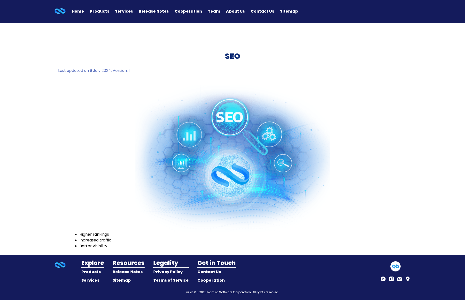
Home (78, 11)
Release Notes (154, 11)
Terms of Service (171, 280)
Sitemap (289, 11)
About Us (235, 11)
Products (99, 11)
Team (214, 11)
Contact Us (262, 11)
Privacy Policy (168, 272)
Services (124, 11)
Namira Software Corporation (229, 292)
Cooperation (188, 11)
